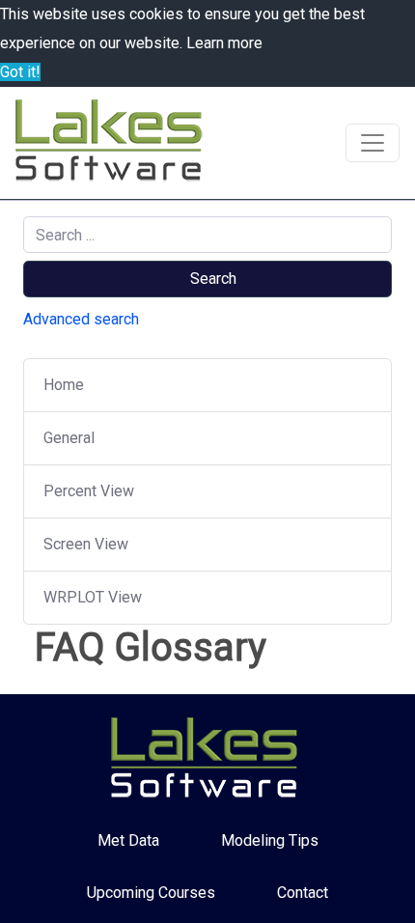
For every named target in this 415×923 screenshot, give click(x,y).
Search (213, 278)
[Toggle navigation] (373, 143)
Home (63, 385)
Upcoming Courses (151, 892)
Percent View (88, 491)
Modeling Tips (269, 840)
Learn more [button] (224, 43)
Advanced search (81, 319)
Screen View (85, 544)
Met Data (128, 840)
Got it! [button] (20, 72)
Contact (302, 892)
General (69, 438)
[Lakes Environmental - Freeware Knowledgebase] (111, 143)
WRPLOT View (92, 597)
